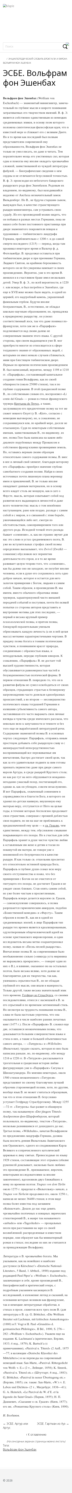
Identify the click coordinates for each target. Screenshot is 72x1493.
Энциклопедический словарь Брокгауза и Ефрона (37, 58)
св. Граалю (52, 825)
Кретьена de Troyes (26, 403)
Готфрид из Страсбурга (37, 995)
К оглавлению (36, 1434)
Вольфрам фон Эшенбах (17, 62)
